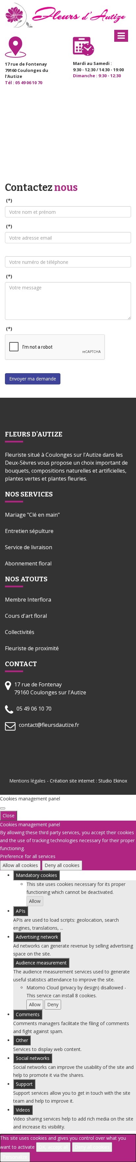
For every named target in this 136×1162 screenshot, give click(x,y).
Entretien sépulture (29, 531)
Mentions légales (27, 781)
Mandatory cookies (36, 875)
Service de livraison (28, 547)
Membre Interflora (28, 599)
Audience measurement (41, 962)
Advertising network (37, 937)
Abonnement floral (28, 563)
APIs (20, 911)
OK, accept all (53, 1147)
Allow (35, 901)
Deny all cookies (62, 865)
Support (24, 1084)
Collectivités (19, 632)
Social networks (33, 1058)
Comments (28, 1014)
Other (22, 1040)
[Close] (2, 808)
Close (9, 815)
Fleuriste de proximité (32, 648)
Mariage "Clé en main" (32, 514)
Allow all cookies (20, 865)
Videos (23, 1110)
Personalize (15, 1157)
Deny (52, 1004)
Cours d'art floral (26, 615)
